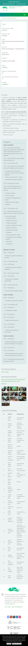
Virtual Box (3, 383)
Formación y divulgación (11, 18)
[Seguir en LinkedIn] (17, 617)
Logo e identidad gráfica (17, 606)
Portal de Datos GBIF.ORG (9, 4)
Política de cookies (17, 643)
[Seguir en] (8, 617)
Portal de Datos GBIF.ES (14, 1)
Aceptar (9, 643)
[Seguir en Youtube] (11, 617)
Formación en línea (21, 4)
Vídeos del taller (5, 372)
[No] (26, 640)
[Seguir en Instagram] (20, 617)
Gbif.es (3, 18)
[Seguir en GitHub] (14, 617)
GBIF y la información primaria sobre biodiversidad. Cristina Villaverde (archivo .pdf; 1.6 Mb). (13, 380)
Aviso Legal (7, 606)
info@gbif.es (5, 84)
